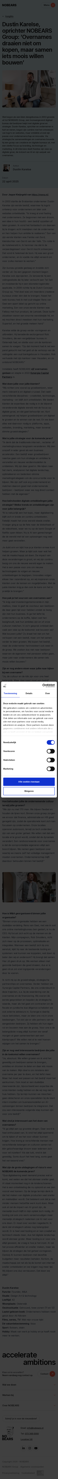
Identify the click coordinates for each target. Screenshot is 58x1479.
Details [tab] (29, 693)
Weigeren (29, 791)
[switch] (51, 751)
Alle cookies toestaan (29, 781)
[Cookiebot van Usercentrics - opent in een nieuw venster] (42, 685)
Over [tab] (47, 693)
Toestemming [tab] (10, 693)
